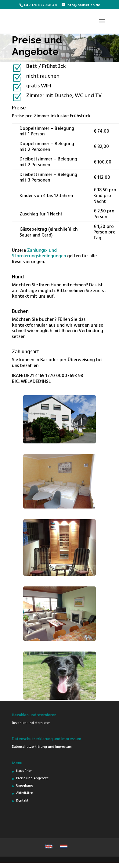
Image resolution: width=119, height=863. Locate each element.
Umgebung (24, 785)
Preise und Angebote (32, 778)
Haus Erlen (24, 770)
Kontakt (22, 800)
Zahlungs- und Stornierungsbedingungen (39, 253)
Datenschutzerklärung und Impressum (42, 746)
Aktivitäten (24, 792)
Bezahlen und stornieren (31, 722)
